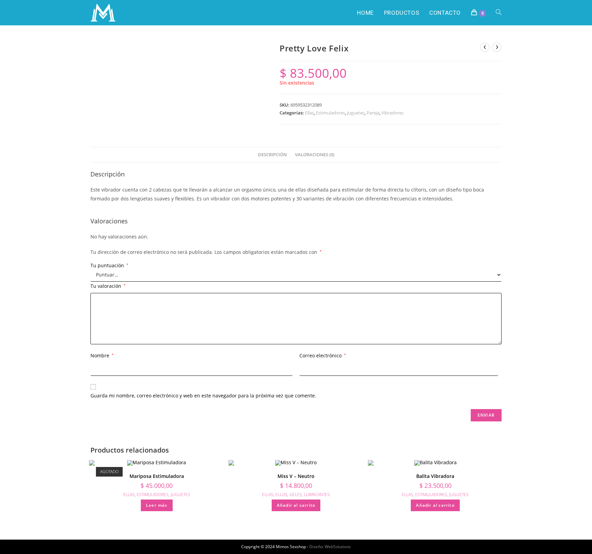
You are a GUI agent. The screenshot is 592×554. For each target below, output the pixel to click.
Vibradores (392, 113)
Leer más (157, 505)
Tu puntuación (109, 265)
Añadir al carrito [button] (296, 505)
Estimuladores (330, 113)
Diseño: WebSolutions (330, 547)
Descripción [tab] (272, 155)
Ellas (309, 113)
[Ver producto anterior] (485, 47)
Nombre (102, 355)
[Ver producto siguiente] (497, 47)
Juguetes (356, 113)
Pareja (373, 113)
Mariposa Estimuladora (157, 476)
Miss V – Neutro (296, 476)
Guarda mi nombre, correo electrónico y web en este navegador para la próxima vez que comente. (203, 395)
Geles (295, 494)
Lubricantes (317, 494)
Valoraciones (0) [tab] (314, 155)
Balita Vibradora (435, 476)
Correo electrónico (322, 355)
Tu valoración (108, 286)
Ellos (281, 494)
